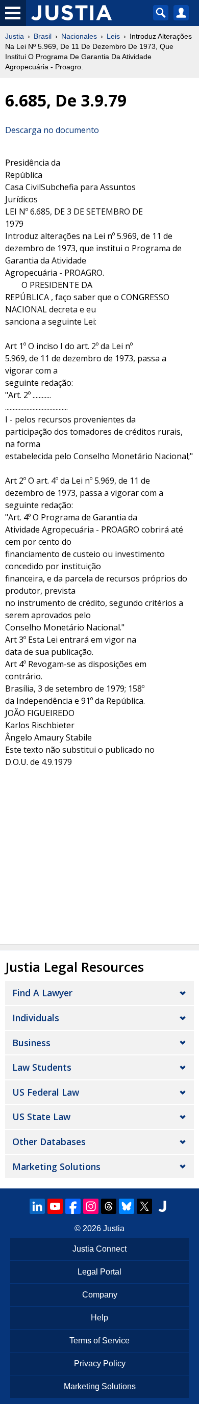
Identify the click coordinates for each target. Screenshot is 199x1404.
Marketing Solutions (56, 1166)
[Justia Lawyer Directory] (162, 1206)
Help (99, 1317)
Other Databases (49, 1141)
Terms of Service (99, 1340)
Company (99, 1294)
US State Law (41, 1116)
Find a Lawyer (42, 993)
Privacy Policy (100, 1363)
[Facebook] (73, 1206)
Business (31, 1043)
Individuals (35, 1018)
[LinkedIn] (37, 1206)
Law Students (41, 1067)
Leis (113, 36)
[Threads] (108, 1206)
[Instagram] (90, 1206)
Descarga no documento (52, 130)
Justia (14, 36)
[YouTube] (55, 1206)
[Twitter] (144, 1206)
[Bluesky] (126, 1206)
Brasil (43, 36)
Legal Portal (99, 1271)
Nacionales (79, 36)
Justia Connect (99, 1248)
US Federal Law (45, 1092)
